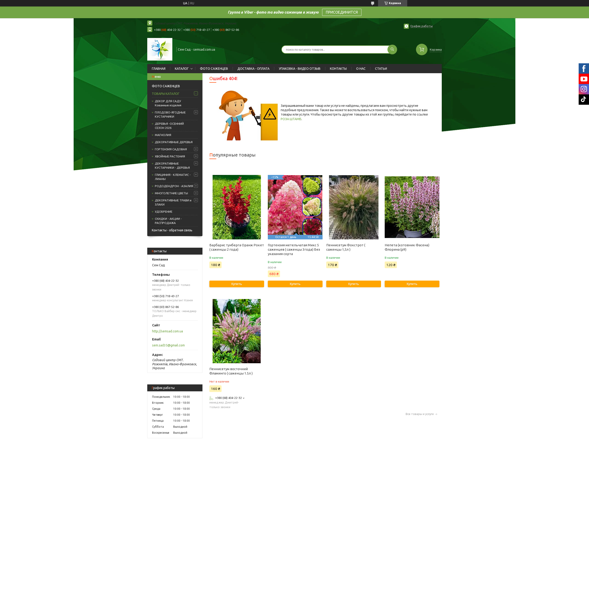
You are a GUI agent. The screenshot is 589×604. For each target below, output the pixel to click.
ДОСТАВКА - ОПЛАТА (253, 68)
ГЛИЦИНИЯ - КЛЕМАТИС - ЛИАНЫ (173, 176)
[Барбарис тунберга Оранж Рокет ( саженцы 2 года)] (236, 207)
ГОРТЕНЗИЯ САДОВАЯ (171, 149)
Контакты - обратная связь (172, 230)
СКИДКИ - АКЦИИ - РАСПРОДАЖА (168, 220)
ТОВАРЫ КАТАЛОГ (165, 94)
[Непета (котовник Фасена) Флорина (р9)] (412, 207)
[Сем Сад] (159, 49)
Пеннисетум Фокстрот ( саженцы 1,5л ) (345, 247)
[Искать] (392, 49)
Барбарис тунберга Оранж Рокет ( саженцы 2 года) (236, 247)
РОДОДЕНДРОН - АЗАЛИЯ (174, 186)
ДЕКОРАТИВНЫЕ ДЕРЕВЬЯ (174, 142)
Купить (236, 284)
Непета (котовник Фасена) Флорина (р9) (407, 247)
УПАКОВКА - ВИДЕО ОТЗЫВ (299, 68)
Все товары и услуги (420, 413)
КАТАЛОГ (182, 68)
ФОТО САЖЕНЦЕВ (214, 68)
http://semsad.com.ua (167, 331)
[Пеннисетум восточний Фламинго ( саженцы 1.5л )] (236, 331)
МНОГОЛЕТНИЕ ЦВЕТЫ (171, 193)
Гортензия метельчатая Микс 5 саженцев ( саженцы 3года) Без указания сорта (294, 249)
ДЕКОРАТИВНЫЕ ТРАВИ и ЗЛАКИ (173, 202)
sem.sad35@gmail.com (168, 345)
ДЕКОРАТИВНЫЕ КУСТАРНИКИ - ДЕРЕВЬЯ (172, 165)
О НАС (361, 68)
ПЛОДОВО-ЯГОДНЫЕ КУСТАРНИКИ (170, 114)
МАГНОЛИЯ (163, 134)
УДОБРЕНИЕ (163, 211)
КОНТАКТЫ (338, 68)
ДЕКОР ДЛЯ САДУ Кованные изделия (168, 103)
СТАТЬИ (381, 68)
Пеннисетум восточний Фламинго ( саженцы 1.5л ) (231, 371)
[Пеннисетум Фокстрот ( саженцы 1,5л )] (353, 207)
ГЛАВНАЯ (158, 68)
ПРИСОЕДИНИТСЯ (342, 12)
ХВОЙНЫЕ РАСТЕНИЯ (170, 156)
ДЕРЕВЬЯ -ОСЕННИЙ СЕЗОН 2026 (169, 125)
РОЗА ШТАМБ (291, 119)
